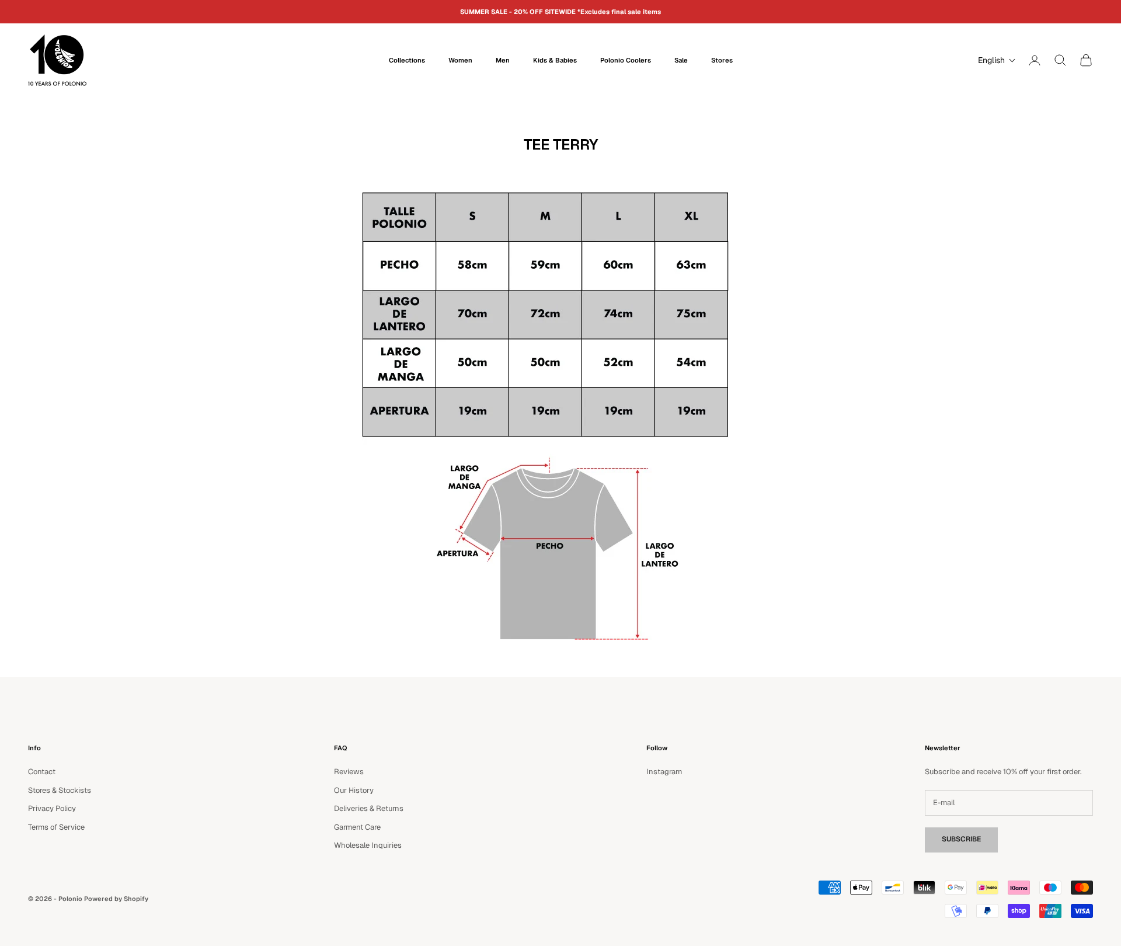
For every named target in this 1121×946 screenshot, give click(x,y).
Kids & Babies (555, 60)
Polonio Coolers (625, 60)
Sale (681, 60)
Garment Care (357, 827)
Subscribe (961, 839)
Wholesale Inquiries (368, 845)
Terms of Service (56, 827)
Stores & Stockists (59, 790)
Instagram (664, 772)
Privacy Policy (52, 808)
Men (503, 60)
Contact (41, 772)
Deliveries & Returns (368, 808)
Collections (407, 60)
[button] (994, 60)
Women (460, 60)
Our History (354, 790)
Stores (722, 60)
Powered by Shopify (116, 899)
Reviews (349, 772)
